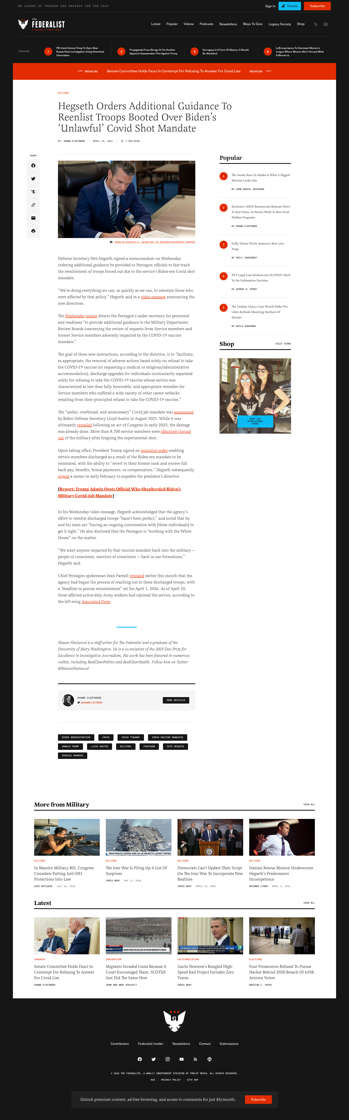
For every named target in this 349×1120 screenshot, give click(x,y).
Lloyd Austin (99, 746)
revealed (137, 575)
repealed (84, 425)
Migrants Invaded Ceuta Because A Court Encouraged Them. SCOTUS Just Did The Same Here (136, 972)
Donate (292, 6)
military (125, 746)
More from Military (61, 804)
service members (72, 755)
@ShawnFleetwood (91, 703)
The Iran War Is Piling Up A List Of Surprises (136, 870)
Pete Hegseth (175, 746)
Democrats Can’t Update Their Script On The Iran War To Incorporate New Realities (210, 873)
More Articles (176, 700)
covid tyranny (131, 737)
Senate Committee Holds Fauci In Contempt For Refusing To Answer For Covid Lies (64, 972)
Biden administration (76, 737)
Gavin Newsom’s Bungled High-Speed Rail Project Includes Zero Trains (206, 972)
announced (183, 412)
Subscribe (317, 6)
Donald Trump (70, 746)
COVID (105, 737)
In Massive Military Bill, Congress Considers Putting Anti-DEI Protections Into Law (64, 873)
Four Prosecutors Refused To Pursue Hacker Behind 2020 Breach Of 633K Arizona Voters (281, 972)
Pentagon (149, 746)
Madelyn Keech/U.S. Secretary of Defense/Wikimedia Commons (155, 242)
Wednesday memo (81, 315)
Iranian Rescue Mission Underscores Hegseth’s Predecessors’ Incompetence (281, 873)
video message (153, 296)
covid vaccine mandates (167, 737)
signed (63, 476)
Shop (227, 344)
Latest (42, 903)
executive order (154, 450)
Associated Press (96, 601)
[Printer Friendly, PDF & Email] (33, 231)
